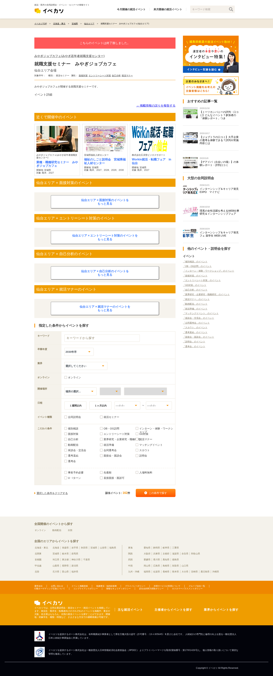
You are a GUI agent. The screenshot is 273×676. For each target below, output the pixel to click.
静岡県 (156, 547)
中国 (130, 565)
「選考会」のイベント (194, 346)
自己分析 (116, 75)
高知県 (166, 559)
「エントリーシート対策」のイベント (202, 280)
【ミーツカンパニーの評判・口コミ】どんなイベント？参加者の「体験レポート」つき (219, 115)
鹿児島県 (205, 571)
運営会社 (38, 586)
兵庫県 (156, 553)
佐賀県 (156, 571)
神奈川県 (76, 559)
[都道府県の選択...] (110, 391)
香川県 (156, 559)
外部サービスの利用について (167, 586)
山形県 (103, 547)
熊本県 (175, 571)
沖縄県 (215, 571)
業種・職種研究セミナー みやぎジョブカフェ (57, 164)
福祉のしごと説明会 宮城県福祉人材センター (105, 161)
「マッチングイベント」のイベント (201, 313)
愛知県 (147, 547)
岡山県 (147, 565)
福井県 (75, 571)
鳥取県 (175, 565)
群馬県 (75, 553)
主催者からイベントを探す (173, 609)
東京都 (65, 559)
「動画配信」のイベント (195, 304)
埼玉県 (56, 559)
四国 (130, 559)
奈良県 (185, 553)
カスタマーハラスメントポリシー (187, 588)
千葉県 (86, 559)
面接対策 (83, 75)
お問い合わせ (57, 586)
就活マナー (127, 75)
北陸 (37, 571)
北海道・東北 (41, 547)
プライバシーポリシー (135, 586)
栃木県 (65, 553)
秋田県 (84, 547)
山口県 (185, 565)
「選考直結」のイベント (195, 332)
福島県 (112, 547)
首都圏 (38, 559)
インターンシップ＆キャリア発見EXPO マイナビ (219, 190)
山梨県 (56, 565)
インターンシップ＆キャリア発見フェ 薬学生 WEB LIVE (219, 234)
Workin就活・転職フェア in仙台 (151, 161)
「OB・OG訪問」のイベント (197, 266)
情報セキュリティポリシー (118, 588)
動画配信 (56, 530)
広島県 (156, 565)
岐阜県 (166, 547)
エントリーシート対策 (100, 75)
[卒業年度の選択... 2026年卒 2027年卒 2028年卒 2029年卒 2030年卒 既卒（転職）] (79, 351)
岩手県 (75, 547)
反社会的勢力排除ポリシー (151, 588)
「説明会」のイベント (194, 341)
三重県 (175, 547)
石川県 (56, 571)
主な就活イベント (130, 609)
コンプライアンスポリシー (85, 588)
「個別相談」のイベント (195, 261)
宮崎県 (194, 571)
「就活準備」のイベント (195, 308)
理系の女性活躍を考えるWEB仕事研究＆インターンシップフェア (219, 212)
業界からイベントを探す (221, 609)
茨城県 (56, 553)
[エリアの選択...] (145, 391)
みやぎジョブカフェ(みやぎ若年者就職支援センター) (69, 56)
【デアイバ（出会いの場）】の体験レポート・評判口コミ (219, 163)
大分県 (185, 571)
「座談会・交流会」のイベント (198, 318)
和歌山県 (195, 553)
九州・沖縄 (133, 571)
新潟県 (75, 565)
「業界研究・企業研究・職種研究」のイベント (206, 294)
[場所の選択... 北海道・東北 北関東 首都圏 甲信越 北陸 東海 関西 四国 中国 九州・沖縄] (80, 391)
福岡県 (147, 571)
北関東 (38, 553)
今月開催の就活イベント (131, 9)
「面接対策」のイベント (195, 275)
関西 (130, 553)
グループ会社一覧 (197, 586)
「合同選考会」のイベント (196, 323)
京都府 (166, 553)
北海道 (56, 547)
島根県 (166, 565)
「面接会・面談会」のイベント (198, 337)
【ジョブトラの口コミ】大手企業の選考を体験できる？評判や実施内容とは (219, 140)
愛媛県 (147, 559)
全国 (70, 530)
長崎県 (166, 571)
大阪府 (147, 553)
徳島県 (175, 559)
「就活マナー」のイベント (196, 299)
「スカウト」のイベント (195, 327)
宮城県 (93, 547)
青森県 (65, 547)
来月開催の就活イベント (168, 9)
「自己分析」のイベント (195, 290)
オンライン (40, 530)
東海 (130, 547)
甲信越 (38, 565)
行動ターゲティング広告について (49, 588)
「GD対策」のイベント (194, 285)
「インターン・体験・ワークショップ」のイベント (208, 271)
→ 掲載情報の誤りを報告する (156, 105)
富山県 (65, 571)
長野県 (65, 565)
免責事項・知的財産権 (106, 586)
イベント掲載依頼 (80, 586)
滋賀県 (175, 553)
